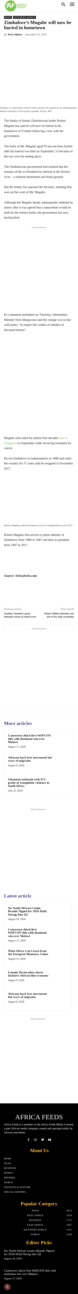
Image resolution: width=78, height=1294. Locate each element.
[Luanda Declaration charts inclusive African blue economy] (60, 977)
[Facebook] (28, 1139)
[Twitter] (42, 1139)
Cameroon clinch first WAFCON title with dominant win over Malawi (29, 739)
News (8, 17)
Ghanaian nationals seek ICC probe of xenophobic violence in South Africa (28, 782)
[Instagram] (35, 1139)
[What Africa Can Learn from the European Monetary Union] (60, 956)
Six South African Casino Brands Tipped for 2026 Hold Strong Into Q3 (27, 911)
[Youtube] (49, 1139)
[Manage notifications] (7, 1287)
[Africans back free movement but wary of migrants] (62, 763)
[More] (55, 44)
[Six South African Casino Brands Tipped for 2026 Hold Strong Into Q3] (60, 913)
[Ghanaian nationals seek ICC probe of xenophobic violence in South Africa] (62, 785)
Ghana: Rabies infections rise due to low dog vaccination (59, 615)
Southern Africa (24, 17)
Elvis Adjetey (15, 34)
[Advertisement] (39, 268)
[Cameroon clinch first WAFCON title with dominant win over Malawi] (62, 741)
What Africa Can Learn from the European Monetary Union (28, 952)
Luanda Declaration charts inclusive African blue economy (28, 974)
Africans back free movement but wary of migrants (30, 759)
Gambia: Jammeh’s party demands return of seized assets (20, 615)
